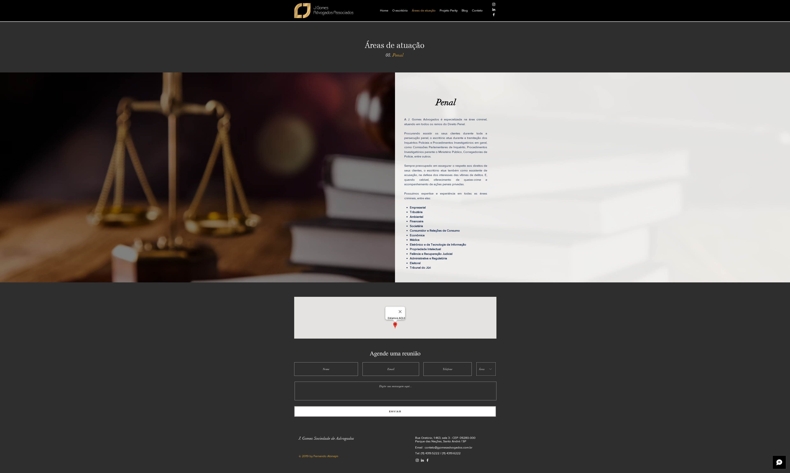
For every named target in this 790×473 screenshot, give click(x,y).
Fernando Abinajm (326, 456)
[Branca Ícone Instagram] (494, 4)
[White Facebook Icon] (494, 15)
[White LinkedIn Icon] (494, 9)
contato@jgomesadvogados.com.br (448, 447)
